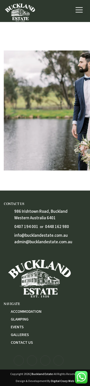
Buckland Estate (42, 374)
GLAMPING (19, 319)
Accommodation (26, 311)
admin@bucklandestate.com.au (43, 242)
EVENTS (17, 327)
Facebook (32, 361)
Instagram (19, 361)
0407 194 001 (26, 227)
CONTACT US (22, 342)
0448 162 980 (57, 227)
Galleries (20, 335)
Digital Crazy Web (62, 381)
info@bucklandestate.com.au (41, 235)
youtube (45, 361)
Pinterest (59, 361)
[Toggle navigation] (79, 10)
